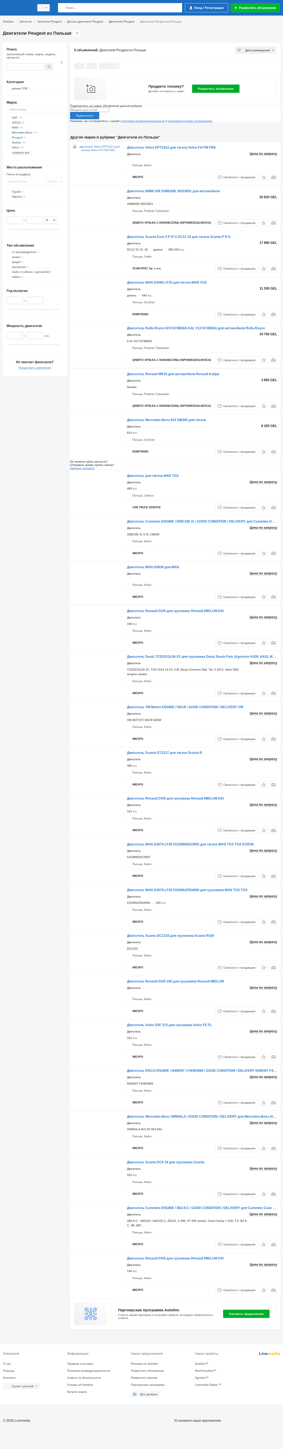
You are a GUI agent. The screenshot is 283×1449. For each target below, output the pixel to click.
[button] (263, 177)
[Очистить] (61, 62)
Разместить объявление (216, 88)
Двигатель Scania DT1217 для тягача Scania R (164, 752)
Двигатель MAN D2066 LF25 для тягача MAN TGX (167, 282)
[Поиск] (62, 7)
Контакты (9, 1377)
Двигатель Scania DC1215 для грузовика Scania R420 (170, 935)
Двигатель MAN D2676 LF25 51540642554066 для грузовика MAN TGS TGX (187, 890)
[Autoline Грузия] (17, 7)
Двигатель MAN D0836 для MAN (153, 567)
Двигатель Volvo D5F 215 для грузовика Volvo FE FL (169, 1025)
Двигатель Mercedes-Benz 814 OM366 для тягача (166, 420)
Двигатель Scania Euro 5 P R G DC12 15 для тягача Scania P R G (179, 237)
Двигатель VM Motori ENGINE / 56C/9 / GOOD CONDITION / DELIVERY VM (185, 707)
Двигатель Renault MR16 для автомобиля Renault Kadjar (173, 374)
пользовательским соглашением (190, 121)
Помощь (9, 1370)
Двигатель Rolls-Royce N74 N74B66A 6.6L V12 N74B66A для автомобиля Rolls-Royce (196, 328)
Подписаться (84, 115)
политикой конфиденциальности (142, 121)
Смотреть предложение (246, 1313)
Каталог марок (77, 1391)
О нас (7, 1363)
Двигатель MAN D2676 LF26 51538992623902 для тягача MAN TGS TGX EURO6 (190, 844)
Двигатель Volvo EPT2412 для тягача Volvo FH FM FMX (171, 147)
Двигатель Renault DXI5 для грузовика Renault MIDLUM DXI (175, 611)
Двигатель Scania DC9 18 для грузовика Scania (165, 1162)
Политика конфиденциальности (88, 1370)
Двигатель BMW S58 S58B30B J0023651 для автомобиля (173, 191)
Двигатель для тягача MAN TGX (153, 475)
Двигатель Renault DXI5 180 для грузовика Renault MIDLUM (175, 981)
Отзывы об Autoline (80, 1384)
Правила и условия (80, 1363)
